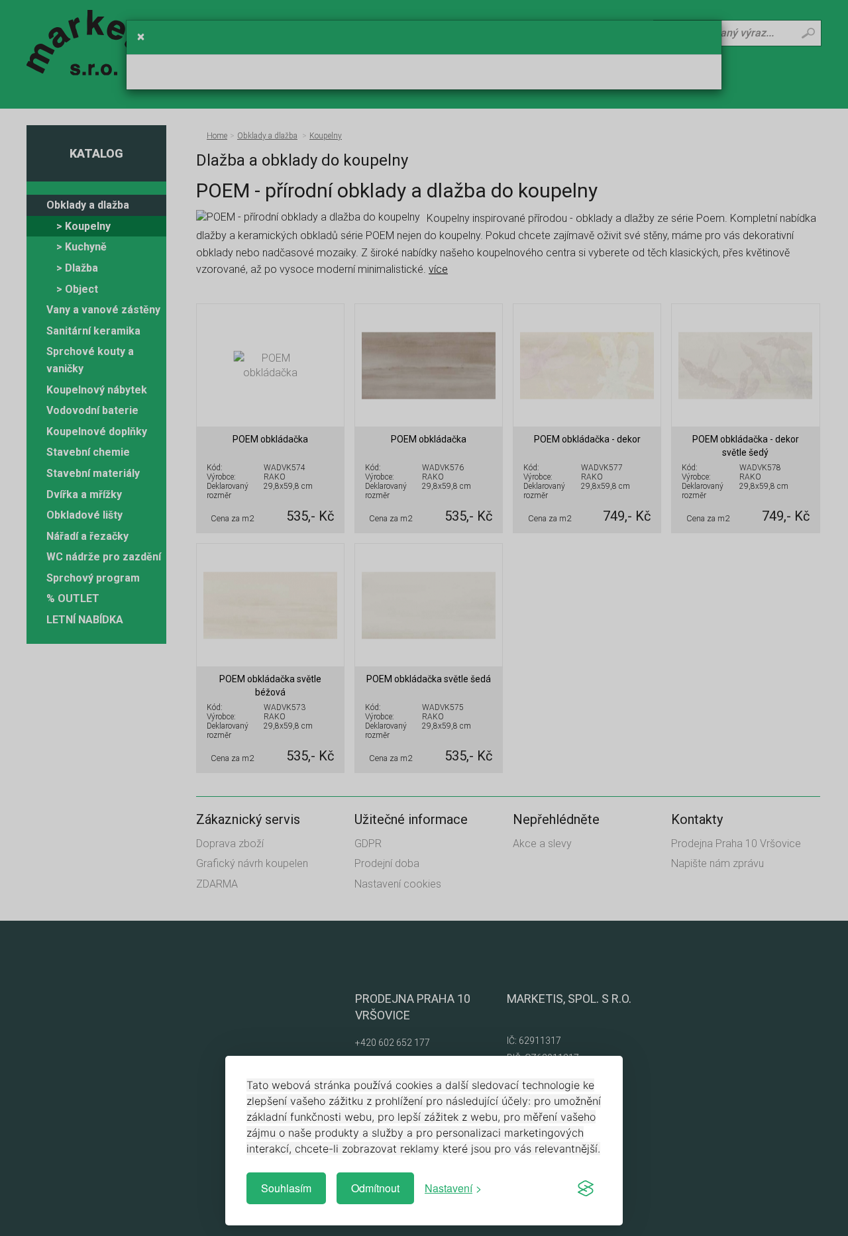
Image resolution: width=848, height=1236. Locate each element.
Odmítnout (375, 1188)
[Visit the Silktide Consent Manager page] (586, 1188)
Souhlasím (286, 1188)
